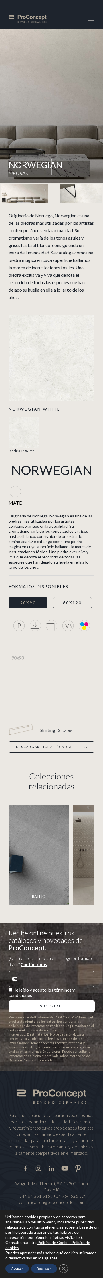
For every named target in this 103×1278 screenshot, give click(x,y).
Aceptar (17, 1268)
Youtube (64, 1167)
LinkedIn (51, 1167)
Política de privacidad (39, 1060)
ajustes (51, 1257)
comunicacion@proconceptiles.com (51, 1202)
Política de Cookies (54, 1242)
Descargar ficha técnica (44, 747)
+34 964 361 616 (33, 1196)
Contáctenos (34, 964)
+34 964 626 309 (70, 1196)
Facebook (25, 1167)
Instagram (38, 1167)
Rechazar (44, 1268)
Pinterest (78, 1167)
